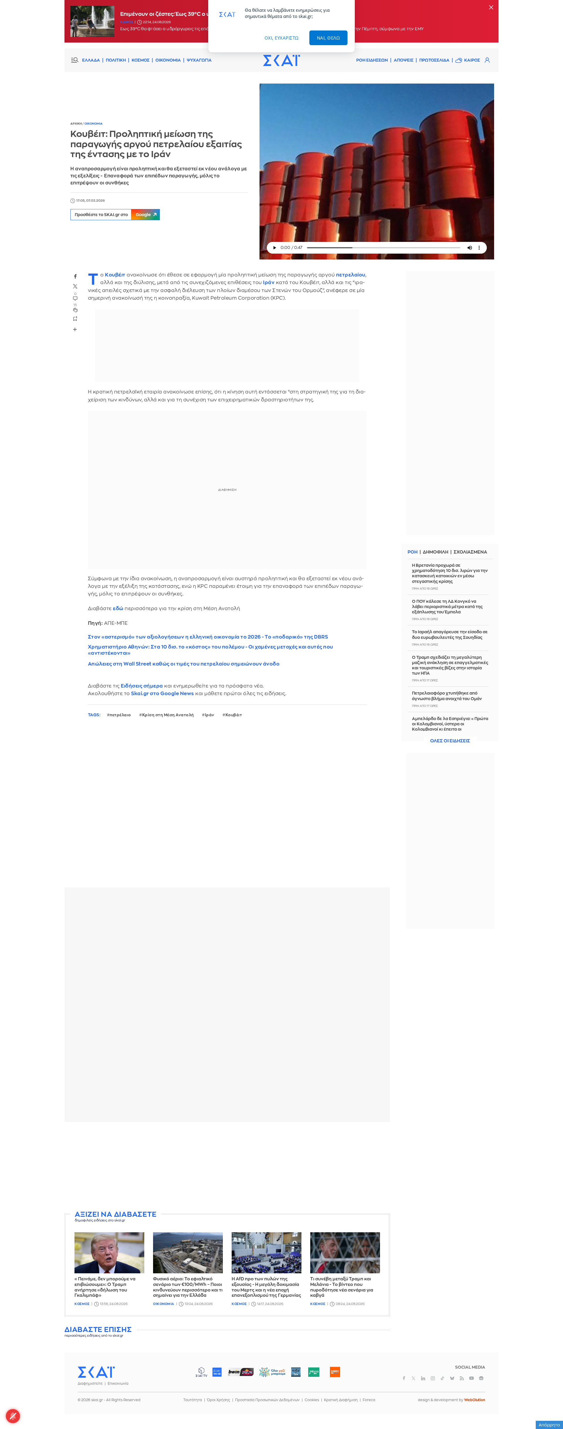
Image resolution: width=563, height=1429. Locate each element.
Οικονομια (93, 123)
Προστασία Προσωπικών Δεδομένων (267, 1400)
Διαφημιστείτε (90, 1383)
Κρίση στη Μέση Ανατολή (168, 715)
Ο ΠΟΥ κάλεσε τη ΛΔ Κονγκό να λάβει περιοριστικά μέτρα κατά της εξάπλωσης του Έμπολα (447, 606)
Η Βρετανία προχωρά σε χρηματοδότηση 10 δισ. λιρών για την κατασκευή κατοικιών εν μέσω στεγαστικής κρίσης (450, 573)
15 (75, 305)
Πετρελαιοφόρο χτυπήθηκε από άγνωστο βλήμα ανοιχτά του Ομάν (447, 695)
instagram (433, 1378)
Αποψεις (403, 60)
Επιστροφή (548, 1408)
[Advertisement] (227, 1167)
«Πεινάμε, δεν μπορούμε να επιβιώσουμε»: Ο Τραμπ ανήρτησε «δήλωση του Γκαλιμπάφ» (104, 1287)
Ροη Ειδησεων (372, 60)
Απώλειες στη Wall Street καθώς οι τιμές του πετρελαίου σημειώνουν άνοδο (184, 663)
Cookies (312, 1400)
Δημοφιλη (435, 552)
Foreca (369, 1400)
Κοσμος (81, 1304)
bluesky (452, 1378)
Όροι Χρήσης (218, 1400)
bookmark (75, 318)
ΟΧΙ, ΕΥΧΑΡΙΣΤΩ (281, 38)
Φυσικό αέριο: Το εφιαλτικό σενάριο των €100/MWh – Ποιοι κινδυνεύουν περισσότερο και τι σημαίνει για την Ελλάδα (188, 1287)
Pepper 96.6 (296, 1372)
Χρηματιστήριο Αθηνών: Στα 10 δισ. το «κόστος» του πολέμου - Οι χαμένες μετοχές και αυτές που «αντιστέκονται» (210, 650)
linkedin (423, 1378)
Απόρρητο (549, 1425)
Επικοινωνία (118, 1383)
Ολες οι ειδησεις (450, 741)
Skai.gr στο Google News (162, 693)
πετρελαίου (350, 274)
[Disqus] (227, 807)
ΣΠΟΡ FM (240, 1372)
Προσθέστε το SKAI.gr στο (113, 215)
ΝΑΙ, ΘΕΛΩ (328, 38)
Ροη (413, 552)
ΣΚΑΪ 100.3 (217, 1372)
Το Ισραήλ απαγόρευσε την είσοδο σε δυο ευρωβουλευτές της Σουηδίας (450, 634)
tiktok (442, 1378)
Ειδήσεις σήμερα (142, 685)
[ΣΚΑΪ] (281, 60)
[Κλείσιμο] (491, 8)
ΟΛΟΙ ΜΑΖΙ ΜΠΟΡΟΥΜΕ (267, 1374)
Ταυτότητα (192, 1400)
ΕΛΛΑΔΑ (91, 60)
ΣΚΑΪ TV (201, 1372)
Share (75, 329)
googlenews (481, 1378)
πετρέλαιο (120, 715)
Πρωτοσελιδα (434, 60)
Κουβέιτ (115, 274)
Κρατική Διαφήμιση (341, 1400)
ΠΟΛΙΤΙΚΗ (116, 60)
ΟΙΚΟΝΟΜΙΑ (168, 60)
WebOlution (474, 1400)
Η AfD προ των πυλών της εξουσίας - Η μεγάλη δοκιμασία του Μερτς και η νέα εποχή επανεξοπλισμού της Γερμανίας (266, 1287)
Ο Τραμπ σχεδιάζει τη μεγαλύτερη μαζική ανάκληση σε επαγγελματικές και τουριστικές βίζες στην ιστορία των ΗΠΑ (450, 665)
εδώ (118, 608)
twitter (75, 286)
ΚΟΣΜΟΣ (141, 60)
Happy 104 (335, 1372)
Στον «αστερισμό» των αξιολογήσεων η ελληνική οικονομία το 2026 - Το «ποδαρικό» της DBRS (208, 636)
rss (462, 1378)
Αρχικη (76, 123)
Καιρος (126, 22)
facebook (75, 276)
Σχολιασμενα (470, 552)
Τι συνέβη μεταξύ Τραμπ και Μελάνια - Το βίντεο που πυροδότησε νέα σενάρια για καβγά (341, 1287)
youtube (471, 1378)
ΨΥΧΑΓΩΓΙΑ (199, 60)
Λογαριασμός (487, 60)
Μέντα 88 (313, 1372)
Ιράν (268, 282)
